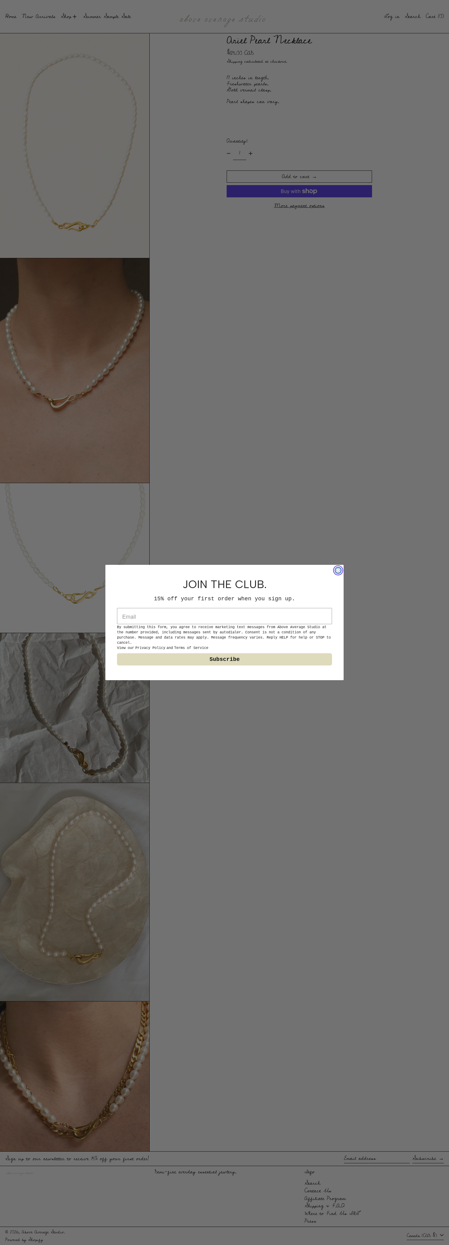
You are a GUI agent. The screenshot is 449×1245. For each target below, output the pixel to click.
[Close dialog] (338, 570)
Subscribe (225, 659)
